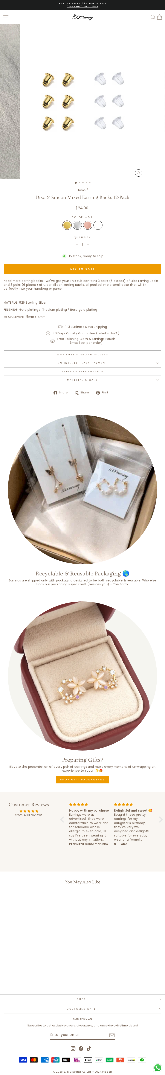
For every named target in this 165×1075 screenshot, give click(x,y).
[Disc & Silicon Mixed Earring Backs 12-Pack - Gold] (26, 979)
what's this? (108, 333)
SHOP (81, 999)
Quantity (82, 237)
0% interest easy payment (82, 363)
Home (81, 190)
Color (82, 217)
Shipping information (82, 371)
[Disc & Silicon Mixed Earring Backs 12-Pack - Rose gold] (36, 979)
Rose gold (87, 225)
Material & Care (82, 380)
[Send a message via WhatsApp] (158, 1068)
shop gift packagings (82, 779)
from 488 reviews (29, 815)
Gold (67, 225)
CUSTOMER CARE (81, 1009)
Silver (77, 225)
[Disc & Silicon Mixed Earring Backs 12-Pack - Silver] (31, 979)
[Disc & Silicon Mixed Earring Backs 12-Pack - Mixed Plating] (41, 979)
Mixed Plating (98, 225)
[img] (29, 811)
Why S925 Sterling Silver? (82, 354)
